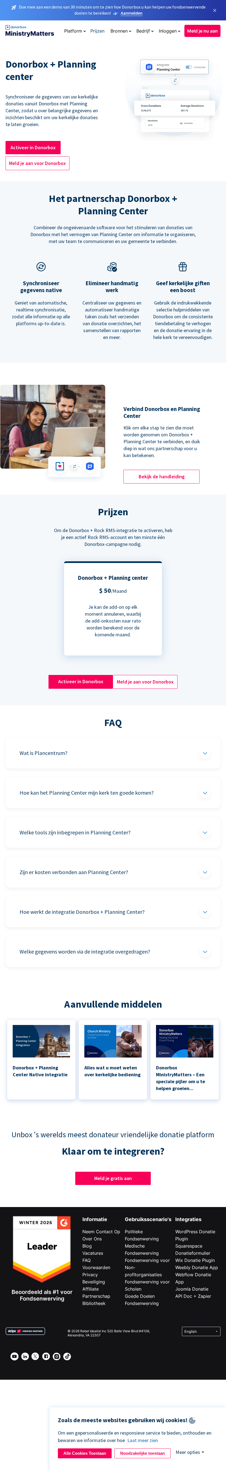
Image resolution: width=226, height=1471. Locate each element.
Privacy (90, 1274)
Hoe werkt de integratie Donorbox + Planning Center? (82, 911)
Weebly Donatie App (196, 1267)
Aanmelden (131, 13)
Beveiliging (93, 1282)
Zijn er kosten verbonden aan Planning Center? (74, 872)
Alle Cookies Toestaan (84, 1453)
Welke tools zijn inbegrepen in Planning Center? (75, 832)
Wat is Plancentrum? (44, 752)
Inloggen (168, 31)
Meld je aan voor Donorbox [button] (37, 163)
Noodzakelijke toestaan (142, 1453)
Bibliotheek (94, 1303)
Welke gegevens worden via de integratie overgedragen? (85, 951)
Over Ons (92, 1239)
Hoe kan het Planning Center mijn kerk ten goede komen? (87, 792)
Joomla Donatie (191, 1289)
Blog (87, 1246)
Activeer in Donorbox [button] (33, 147)
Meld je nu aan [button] (202, 31)
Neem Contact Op (101, 1231)
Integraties (188, 1219)
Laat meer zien (142, 1440)
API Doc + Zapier (193, 1296)
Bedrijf (143, 31)
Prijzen (97, 31)
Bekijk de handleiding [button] (162, 476)
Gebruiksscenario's (148, 1219)
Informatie (94, 1219)
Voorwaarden (96, 1267)
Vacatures (92, 1253)
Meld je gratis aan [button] (113, 1178)
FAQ (86, 1260)
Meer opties (188, 1452)
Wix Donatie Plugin (195, 1260)
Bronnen (119, 31)
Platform (73, 31)
